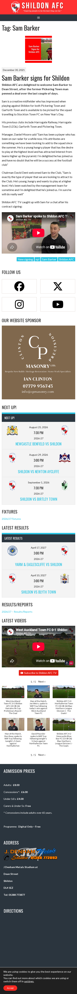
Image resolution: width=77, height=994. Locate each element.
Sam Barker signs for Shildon (35, 77)
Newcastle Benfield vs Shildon (38, 444)
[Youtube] (57, 304)
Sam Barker (49, 259)
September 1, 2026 (38, 482)
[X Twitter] (57, 286)
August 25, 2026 (38, 427)
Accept (10, 988)
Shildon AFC (66, 259)
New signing (25, 259)
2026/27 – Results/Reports (17, 611)
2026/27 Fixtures (11, 518)
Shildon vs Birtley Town (38, 499)
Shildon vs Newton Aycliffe (38, 471)
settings (29, 981)
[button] (42, 681)
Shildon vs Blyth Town (38, 592)
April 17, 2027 (38, 547)
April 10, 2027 (38, 575)
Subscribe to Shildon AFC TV (40, 672)
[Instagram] (19, 304)
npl (37, 259)
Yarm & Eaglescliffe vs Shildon (38, 564)
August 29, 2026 (38, 454)
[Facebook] (19, 286)
